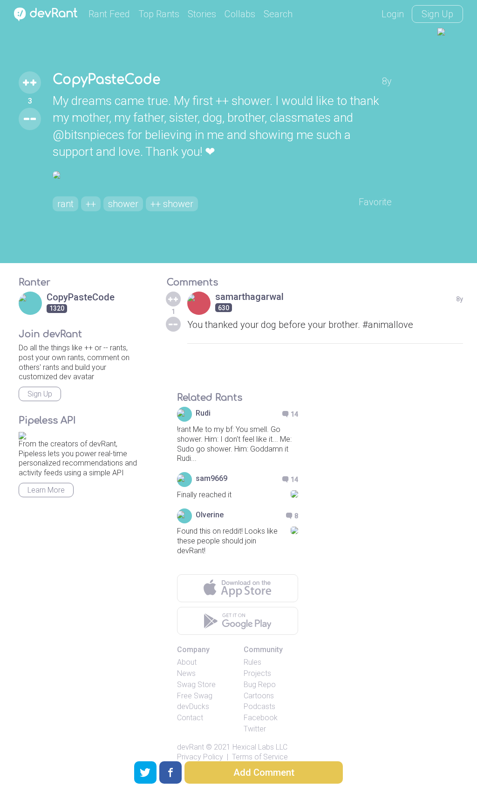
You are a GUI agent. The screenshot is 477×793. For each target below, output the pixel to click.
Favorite (375, 202)
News (186, 673)
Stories (202, 14)
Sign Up (437, 14)
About (187, 662)
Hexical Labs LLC (259, 747)
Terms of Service (260, 756)
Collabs (240, 14)
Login (393, 14)
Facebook (261, 717)
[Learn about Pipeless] (22, 434)
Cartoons (259, 695)
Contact (190, 717)
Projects (257, 673)
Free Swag (194, 695)
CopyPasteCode (106, 79)
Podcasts (259, 706)
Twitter (255, 728)
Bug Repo (260, 684)
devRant (190, 747)
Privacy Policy (200, 756)
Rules (252, 662)
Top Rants (158, 14)
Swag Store (196, 684)
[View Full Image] (222, 175)
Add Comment (263, 772)
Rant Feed (109, 14)
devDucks (193, 706)
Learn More (46, 490)
